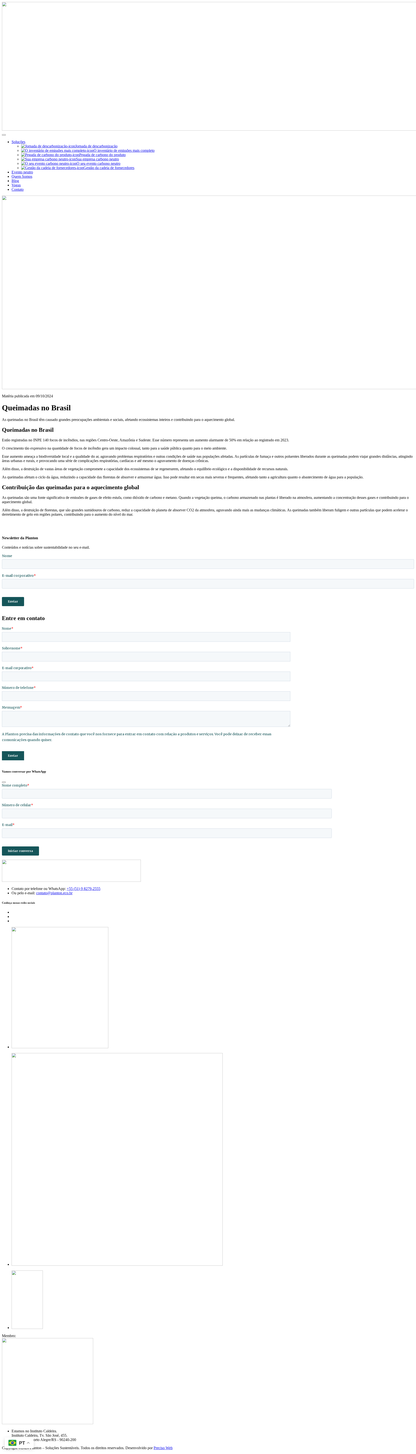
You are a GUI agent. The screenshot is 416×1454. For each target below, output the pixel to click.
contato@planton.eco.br (54, 893)
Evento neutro (22, 172)
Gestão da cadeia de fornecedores (109, 168)
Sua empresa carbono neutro (97, 159)
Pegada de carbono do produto (102, 155)
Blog (15, 181)
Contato (18, 189)
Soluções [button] (18, 142)
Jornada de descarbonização (96, 146)
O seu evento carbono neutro (98, 163)
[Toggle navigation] (4, 135)
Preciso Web (163, 1448)
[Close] (4, 782)
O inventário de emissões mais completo (124, 150)
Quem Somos (22, 176)
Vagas (16, 185)
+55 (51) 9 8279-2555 (83, 889)
